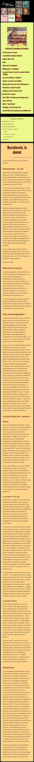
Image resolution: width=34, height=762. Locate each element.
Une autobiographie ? (9, 126)
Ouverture (5, 139)
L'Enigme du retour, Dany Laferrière (12, 91)
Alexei (5, 131)
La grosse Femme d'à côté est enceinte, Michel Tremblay (16, 73)
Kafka (4, 62)
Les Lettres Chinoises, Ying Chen (12, 77)
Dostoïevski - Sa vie (8, 121)
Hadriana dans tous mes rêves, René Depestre (16, 84)
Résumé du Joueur (8, 124)
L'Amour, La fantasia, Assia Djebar (12, 81)
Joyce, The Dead (7, 101)
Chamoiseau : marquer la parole (11, 87)
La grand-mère (8, 137)
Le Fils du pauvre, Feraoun (10, 52)
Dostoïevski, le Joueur (9, 94)
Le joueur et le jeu (9, 134)
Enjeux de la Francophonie (10, 65)
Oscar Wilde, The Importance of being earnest (16, 97)
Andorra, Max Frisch (8, 59)
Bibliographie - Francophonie (11, 69)
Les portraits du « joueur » (10, 129)
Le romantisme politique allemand (12, 55)
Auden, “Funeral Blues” (9, 104)
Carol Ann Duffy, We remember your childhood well (17, 110)
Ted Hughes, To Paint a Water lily (12, 107)
